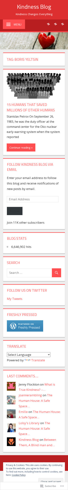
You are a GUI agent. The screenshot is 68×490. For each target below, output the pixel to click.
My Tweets (14, 299)
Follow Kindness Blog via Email (30, 167)
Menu (17, 24)
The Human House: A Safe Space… (35, 400)
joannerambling (30, 395)
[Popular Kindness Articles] (55, 24)
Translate (38, 360)
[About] (48, 24)
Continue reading (19, 147)
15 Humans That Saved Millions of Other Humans (31, 107)
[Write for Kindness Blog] (62, 24)
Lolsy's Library (29, 423)
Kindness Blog (34, 6)
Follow (14, 211)
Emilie (23, 412)
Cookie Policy (19, 475)
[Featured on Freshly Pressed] (25, 330)
